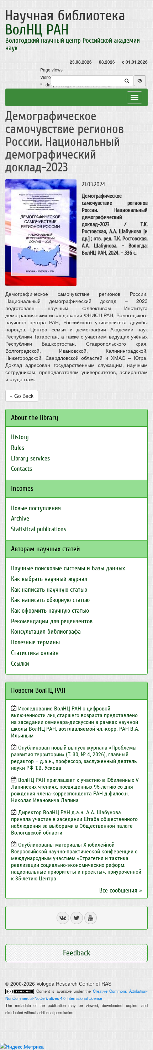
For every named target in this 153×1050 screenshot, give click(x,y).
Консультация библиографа (46, 631)
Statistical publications (38, 529)
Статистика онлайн (35, 653)
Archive (20, 518)
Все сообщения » (120, 890)
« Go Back (21, 395)
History (20, 437)
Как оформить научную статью (50, 610)
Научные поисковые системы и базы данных (68, 568)
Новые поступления (36, 508)
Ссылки (20, 663)
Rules (17, 448)
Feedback (76, 953)
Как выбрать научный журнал (49, 579)
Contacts (21, 469)
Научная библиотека (65, 22)
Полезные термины (35, 642)
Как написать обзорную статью (50, 600)
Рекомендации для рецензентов (52, 621)
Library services (30, 458)
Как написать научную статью (49, 589)
